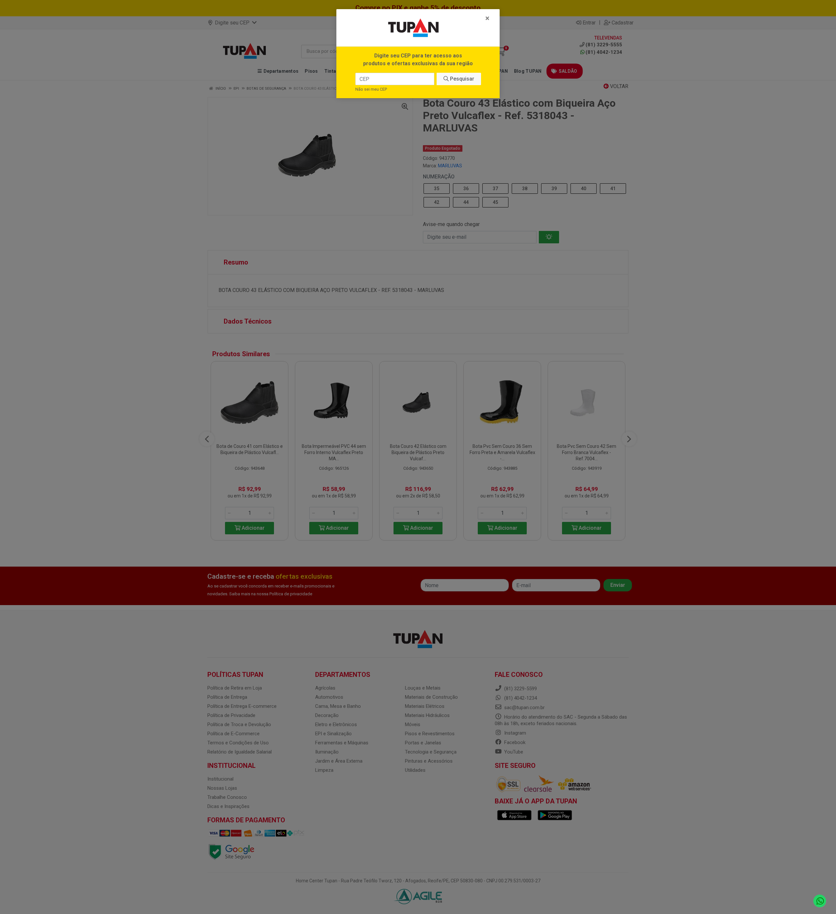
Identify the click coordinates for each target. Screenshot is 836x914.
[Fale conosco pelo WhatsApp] (819, 901)
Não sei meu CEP (371, 89)
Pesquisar (461, 79)
